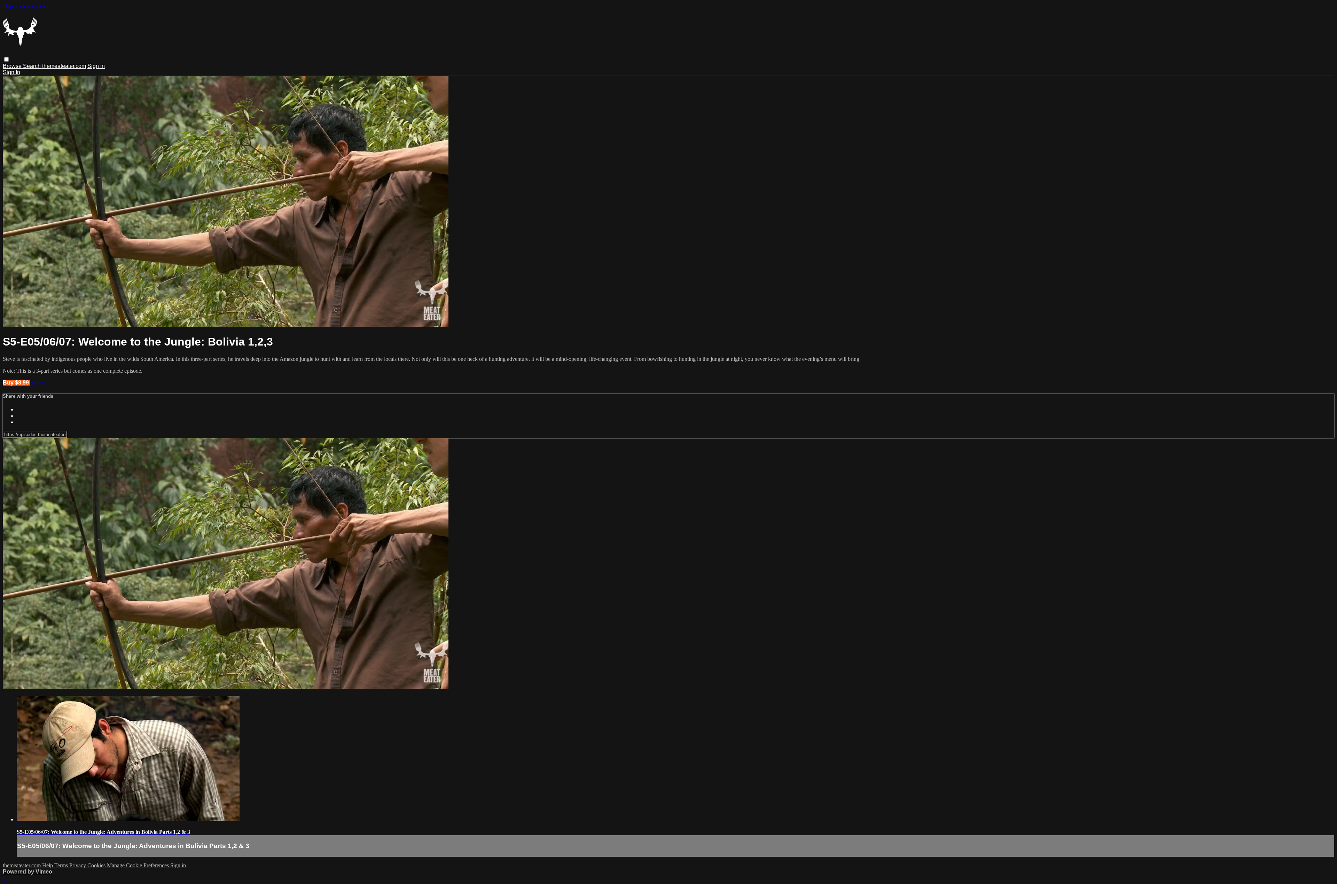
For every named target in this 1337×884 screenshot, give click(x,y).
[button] (6, 59)
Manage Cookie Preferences (138, 865)
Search (32, 66)
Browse (13, 66)
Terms (61, 865)
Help (48, 865)
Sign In (11, 72)
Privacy (78, 865)
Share (36, 383)
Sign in (96, 66)
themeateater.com (64, 66)
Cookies (97, 865)
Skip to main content (25, 6)
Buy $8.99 (16, 383)
